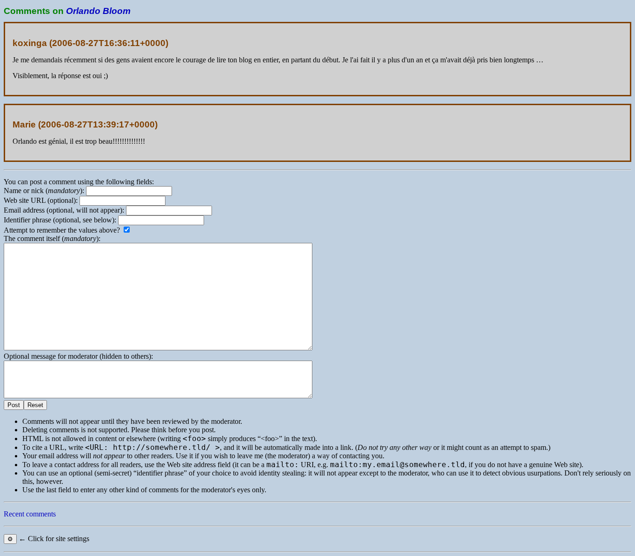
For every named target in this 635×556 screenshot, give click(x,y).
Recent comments (30, 514)
